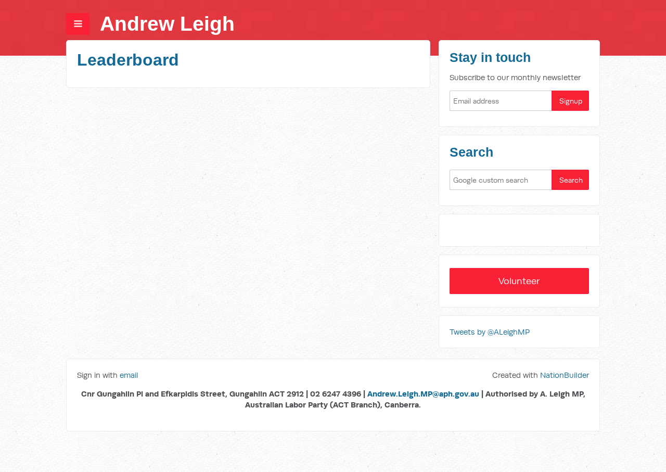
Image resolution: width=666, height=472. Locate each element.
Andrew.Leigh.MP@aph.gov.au (423, 394)
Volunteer (519, 281)
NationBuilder (564, 375)
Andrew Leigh (167, 23)
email (129, 375)
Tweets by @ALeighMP (490, 332)
